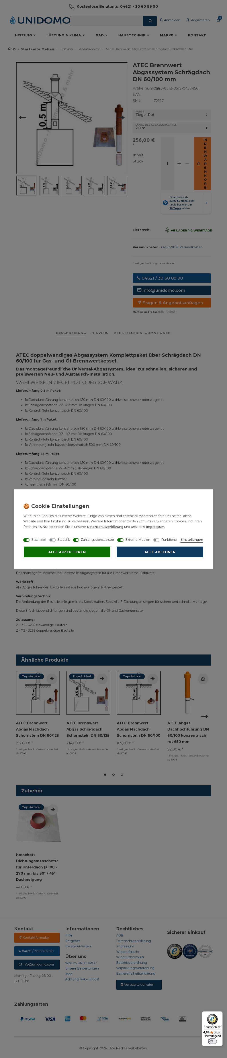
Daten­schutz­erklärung (105, 527)
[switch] (212, 1041)
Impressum (155, 527)
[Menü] (220, 1014)
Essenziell (38, 539)
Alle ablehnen (160, 552)
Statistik (63, 539)
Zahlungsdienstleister (97, 539)
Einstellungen (191, 539)
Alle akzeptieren (67, 552)
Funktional (169, 539)
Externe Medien (137, 539)
